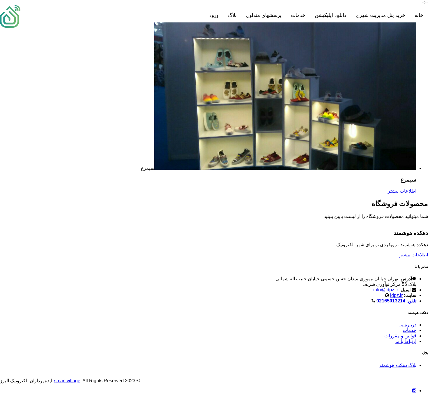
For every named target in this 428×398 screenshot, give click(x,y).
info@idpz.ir (385, 289)
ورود (214, 15)
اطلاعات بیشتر (402, 191)
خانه (419, 15)
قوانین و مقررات (400, 335)
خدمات (298, 15)
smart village (67, 380)
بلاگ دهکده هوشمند (397, 365)
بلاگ (232, 15)
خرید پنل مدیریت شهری (380, 15)
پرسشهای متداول (264, 15)
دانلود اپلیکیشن (330, 15)
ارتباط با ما (405, 341)
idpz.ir (396, 295)
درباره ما (407, 324)
